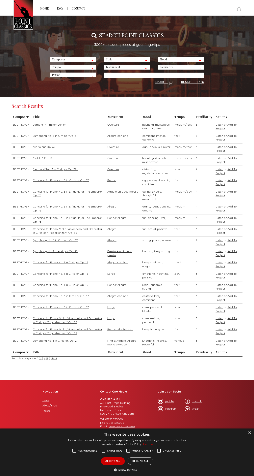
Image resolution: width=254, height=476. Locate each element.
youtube (169, 401)
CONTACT (78, 8)
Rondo (111, 180)
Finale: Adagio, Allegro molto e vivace (122, 342)
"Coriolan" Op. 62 (44, 147)
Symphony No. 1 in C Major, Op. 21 (55, 340)
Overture (113, 124)
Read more (148, 444)
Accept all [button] (112, 461)
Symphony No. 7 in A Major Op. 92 (55, 251)
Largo (111, 273)
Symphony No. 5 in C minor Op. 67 (55, 136)
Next (54, 358)
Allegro (111, 206)
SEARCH (161, 82)
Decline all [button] (140, 461)
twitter (195, 408)
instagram (170, 408)
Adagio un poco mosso (122, 191)
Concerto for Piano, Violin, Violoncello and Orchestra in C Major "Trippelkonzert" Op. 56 (67, 231)
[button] (127, 469)
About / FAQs (49, 405)
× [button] (249, 432)
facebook (197, 401)
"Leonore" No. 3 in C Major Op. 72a (55, 169)
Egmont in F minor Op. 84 (49, 124)
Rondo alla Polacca (120, 329)
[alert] (127, 452)
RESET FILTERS (192, 81)
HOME (44, 8)
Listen (219, 124)
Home (45, 400)
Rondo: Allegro (117, 218)
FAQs (60, 8)
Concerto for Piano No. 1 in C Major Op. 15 (60, 262)
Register (46, 410)
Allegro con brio (117, 136)
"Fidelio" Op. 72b (43, 158)
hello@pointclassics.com (122, 426)
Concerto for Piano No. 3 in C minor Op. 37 (61, 180)
